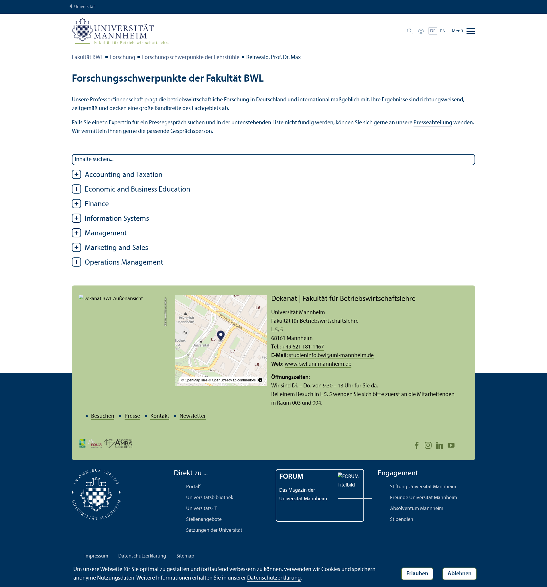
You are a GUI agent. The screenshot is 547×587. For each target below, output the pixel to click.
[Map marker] (221, 336)
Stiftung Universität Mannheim (423, 487)
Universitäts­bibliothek (209, 498)
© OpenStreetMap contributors (232, 379)
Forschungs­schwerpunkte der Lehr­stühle (190, 57)
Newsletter (193, 416)
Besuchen (102, 416)
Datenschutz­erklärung (142, 556)
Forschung (122, 57)
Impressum (96, 556)
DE (433, 31)
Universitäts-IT (201, 508)
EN (443, 31)
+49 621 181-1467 (303, 347)
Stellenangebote (204, 519)
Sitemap (185, 556)
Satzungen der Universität (214, 530)
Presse (132, 416)
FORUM (291, 477)
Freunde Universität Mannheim (423, 498)
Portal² (193, 487)
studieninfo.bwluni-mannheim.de (331, 355)
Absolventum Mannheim (416, 508)
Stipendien (401, 519)
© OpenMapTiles (194, 379)
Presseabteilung (433, 123)
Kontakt (159, 416)
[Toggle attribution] (260, 380)
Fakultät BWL (87, 57)
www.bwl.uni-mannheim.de (318, 364)
